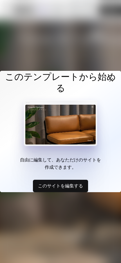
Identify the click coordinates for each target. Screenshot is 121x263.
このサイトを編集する (60, 186)
